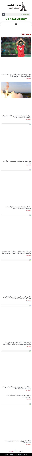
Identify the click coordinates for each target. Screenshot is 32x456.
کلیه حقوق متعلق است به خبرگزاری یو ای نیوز (16, 454)
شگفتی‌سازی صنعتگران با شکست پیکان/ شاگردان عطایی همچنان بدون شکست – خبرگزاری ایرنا (17, 297)
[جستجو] (3, 14)
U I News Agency (16, 18)
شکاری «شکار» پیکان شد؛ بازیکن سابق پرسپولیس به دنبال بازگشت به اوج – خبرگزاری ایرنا (16, 75)
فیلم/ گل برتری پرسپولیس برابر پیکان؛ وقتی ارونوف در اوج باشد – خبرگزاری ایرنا (16, 387)
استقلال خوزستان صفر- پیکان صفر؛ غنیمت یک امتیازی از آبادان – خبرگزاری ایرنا (18, 207)
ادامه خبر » (28, 78)
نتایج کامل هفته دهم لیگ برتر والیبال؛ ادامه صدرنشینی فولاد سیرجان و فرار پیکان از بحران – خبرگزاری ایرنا (16, 252)
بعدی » (11, 451)
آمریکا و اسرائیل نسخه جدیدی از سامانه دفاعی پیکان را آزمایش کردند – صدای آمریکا (16, 116)
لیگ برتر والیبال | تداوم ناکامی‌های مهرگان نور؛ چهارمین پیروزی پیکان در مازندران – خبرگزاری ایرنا (17, 343)
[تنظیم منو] (16, 24)
